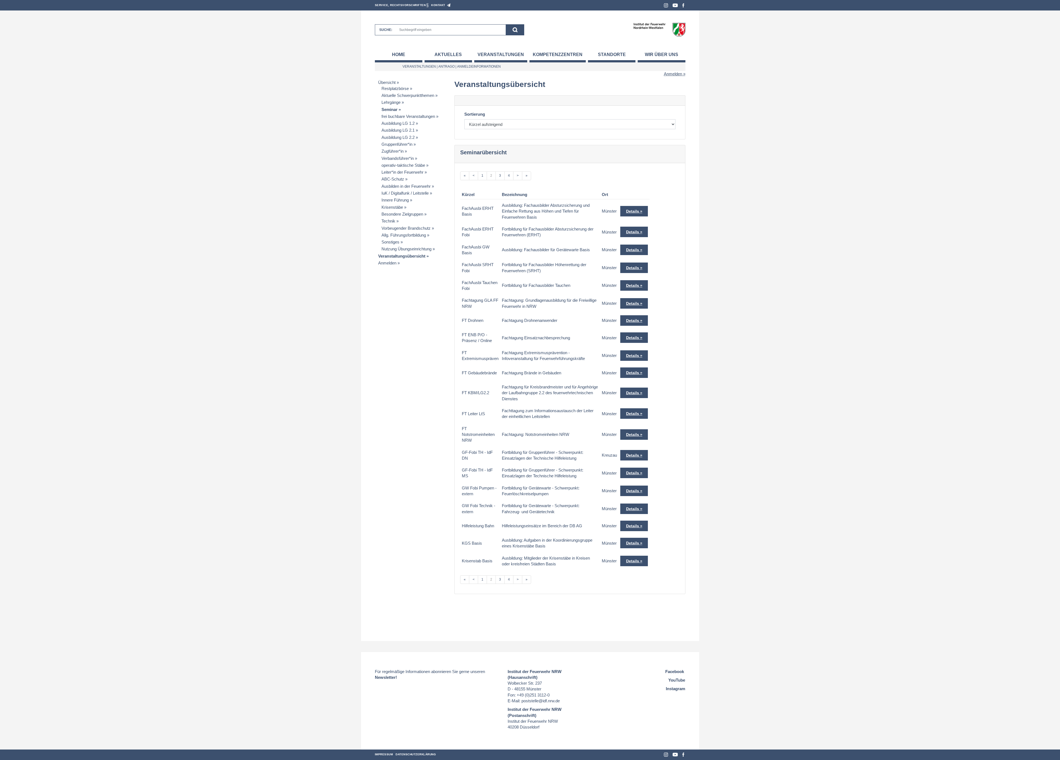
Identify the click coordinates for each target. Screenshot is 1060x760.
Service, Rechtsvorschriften (400, 5)
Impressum (384, 754)
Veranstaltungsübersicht (401, 256)
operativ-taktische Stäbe (403, 165)
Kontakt (438, 5)
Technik (388, 221)
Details (632, 211)
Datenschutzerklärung (416, 754)
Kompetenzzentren (557, 54)
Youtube (675, 5)
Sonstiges (390, 242)
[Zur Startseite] (659, 29)
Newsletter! (386, 677)
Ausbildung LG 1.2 (398, 123)
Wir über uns (661, 54)
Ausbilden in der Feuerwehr (406, 186)
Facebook (683, 5)
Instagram (666, 5)
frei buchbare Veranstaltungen (408, 116)
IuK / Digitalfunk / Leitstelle (405, 193)
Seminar (389, 109)
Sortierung (474, 114)
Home (398, 54)
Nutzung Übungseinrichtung (406, 249)
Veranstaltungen (501, 54)
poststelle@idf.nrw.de (540, 700)
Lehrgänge (391, 102)
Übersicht (387, 82)
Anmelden (673, 74)
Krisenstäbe (392, 207)
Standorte (612, 54)
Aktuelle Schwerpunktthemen (407, 95)
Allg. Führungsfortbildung (403, 235)
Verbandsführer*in (397, 158)
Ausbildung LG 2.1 (398, 130)
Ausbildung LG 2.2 (398, 137)
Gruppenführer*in (396, 144)
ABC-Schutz (392, 179)
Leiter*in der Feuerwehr (402, 172)
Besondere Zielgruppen (402, 214)
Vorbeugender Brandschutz (406, 228)
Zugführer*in (392, 151)
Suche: (385, 30)
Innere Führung (395, 200)
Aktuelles (448, 54)
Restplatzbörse (395, 88)
